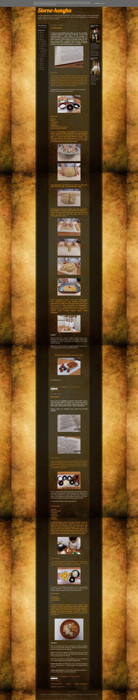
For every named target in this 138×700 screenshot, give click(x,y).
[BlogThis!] (52, 389)
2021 (41, 58)
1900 (55, 390)
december (43, 41)
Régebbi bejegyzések (81, 684)
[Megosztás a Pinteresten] (56, 389)
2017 (41, 63)
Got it (103, 3)
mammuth (90, 694)
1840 (55, 680)
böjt (58, 680)
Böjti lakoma (55, 397)
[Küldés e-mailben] (51, 389)
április (42, 48)
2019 (41, 60)
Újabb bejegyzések (56, 684)
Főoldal (68, 684)
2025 (41, 34)
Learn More (97, 3)
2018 (41, 62)
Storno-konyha (54, 10)
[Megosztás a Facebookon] (55, 389)
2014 (41, 69)
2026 (41, 32)
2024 (41, 36)
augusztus (43, 44)
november (43, 43)
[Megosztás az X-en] (54, 389)
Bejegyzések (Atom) (60, 686)
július (42, 46)
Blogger (69, 695)
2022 (41, 39)
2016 (41, 65)
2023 (41, 37)
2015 (41, 67)
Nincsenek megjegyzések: (74, 387)
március (42, 54)
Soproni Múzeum (43, 27)
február (42, 56)
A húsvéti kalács (56, 28)
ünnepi (58, 390)
